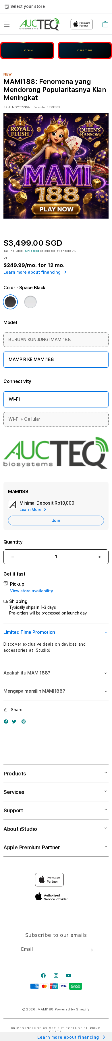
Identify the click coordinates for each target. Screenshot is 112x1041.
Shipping (32, 250)
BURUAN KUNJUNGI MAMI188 (39, 339)
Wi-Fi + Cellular (24, 419)
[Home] (39, 24)
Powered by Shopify (72, 1009)
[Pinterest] (25, 723)
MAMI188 (46, 1009)
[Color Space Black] (10, 302)
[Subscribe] (90, 950)
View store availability (31, 591)
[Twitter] (15, 723)
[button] (7, 24)
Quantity (12, 542)
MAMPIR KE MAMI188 (31, 359)
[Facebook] (7, 723)
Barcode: (39, 107)
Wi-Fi (14, 399)
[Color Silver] (30, 302)
